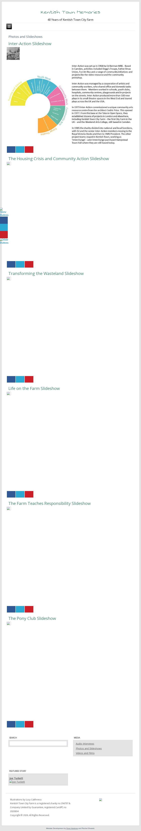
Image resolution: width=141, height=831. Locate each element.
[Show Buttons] (4, 211)
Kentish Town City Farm (22, 803)
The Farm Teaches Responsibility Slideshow (49, 503)
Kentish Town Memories (70, 12)
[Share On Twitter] (20, 149)
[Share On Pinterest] (29, 149)
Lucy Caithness (34, 799)
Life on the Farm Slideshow (34, 388)
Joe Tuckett (16, 778)
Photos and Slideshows (89, 748)
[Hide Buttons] (4, 241)
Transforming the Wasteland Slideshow (46, 273)
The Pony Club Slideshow (32, 618)
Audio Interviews (85, 743)
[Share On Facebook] (11, 149)
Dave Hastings (72, 828)
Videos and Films (85, 753)
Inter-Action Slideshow (29, 43)
